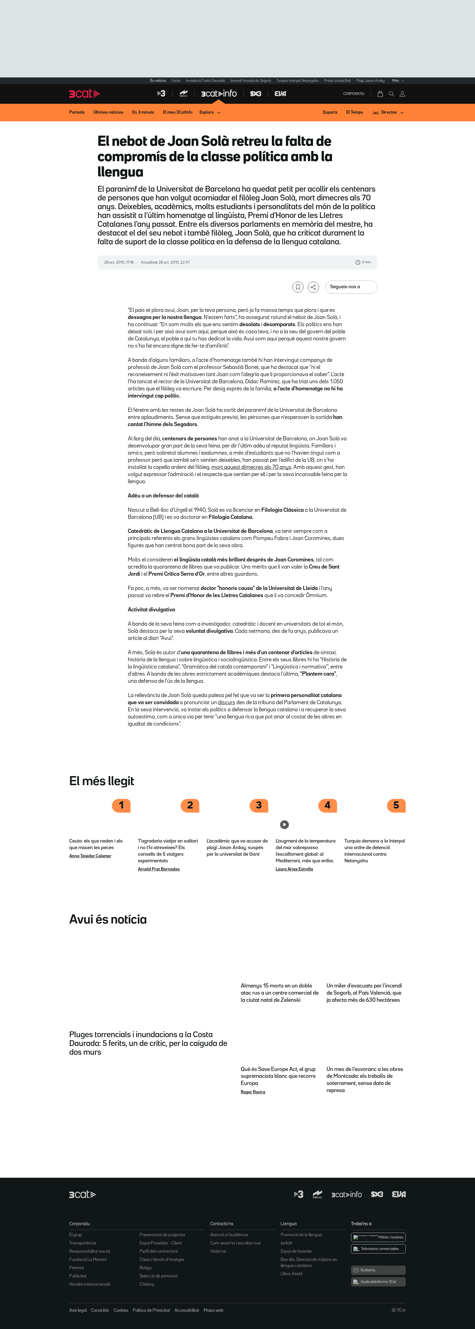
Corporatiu (353, 94)
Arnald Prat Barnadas (159, 869)
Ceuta (175, 80)
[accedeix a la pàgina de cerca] (391, 93)
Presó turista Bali (337, 80)
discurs (226, 702)
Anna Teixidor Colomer (90, 856)
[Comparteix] (313, 287)
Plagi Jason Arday (370, 80)
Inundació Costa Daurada (205, 80)
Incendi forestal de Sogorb (250, 80)
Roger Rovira (253, 1092)
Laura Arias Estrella (294, 869)
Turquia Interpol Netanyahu (298, 80)
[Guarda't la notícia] (297, 287)
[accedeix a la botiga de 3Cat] (380, 93)
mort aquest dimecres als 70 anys (251, 467)
